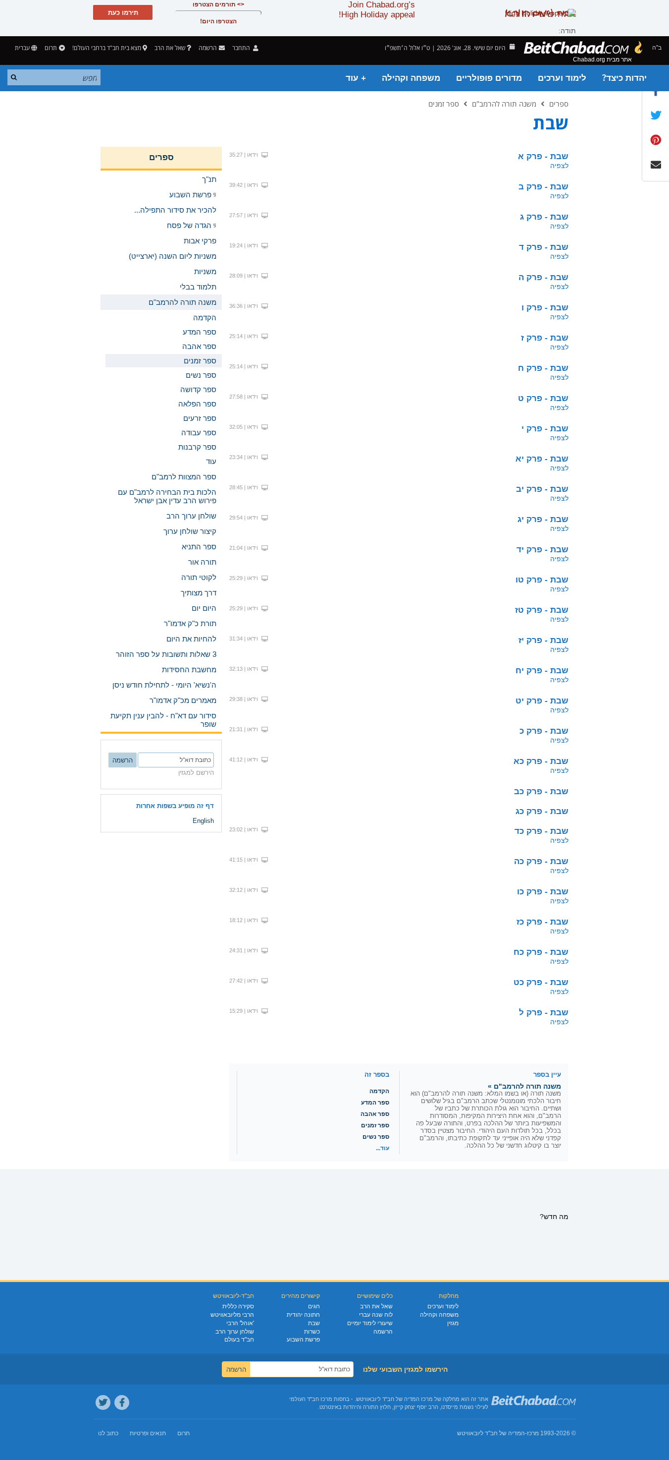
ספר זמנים (443, 104)
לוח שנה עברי (376, 1314)
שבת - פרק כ (543, 731)
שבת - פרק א (543, 156)
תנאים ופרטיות (148, 1433)
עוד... (382, 1148)
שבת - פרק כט (541, 982)
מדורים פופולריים (489, 78)
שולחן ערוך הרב (234, 1331)
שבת (314, 1323)
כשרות (312, 1331)
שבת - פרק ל (543, 1012)
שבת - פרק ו (544, 307)
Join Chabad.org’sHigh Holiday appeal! (377, 9)
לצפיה (559, 166)
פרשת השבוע (303, 1339)
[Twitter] (103, 1402)
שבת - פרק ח (543, 368)
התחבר (242, 48)
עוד (211, 461)
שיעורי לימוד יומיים (370, 1323)
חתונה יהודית (303, 1314)
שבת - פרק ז (544, 338)
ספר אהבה (374, 1113)
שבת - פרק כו (542, 891)
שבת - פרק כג (541, 811)
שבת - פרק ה (543, 277)
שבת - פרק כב (541, 791)
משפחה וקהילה (411, 78)
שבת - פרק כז (542, 922)
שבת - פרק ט (543, 398)
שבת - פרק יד (542, 549)
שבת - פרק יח (541, 670)
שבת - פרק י (544, 428)
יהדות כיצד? (624, 78)
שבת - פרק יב (542, 489)
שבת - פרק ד (543, 247)
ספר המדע (375, 1102)
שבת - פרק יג (542, 519)
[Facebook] (121, 1402)
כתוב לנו (108, 1433)
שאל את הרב (169, 48)
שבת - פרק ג (544, 217)
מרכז (533, 1433)
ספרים (558, 104)
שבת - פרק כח (541, 952)
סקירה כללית (238, 1306)
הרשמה (383, 1331)
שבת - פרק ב (543, 186)
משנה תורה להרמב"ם (504, 104)
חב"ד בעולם (239, 1339)
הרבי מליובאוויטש (232, 1314)
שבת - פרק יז (543, 640)
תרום (51, 48)
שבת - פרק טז (541, 610)
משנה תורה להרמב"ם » (524, 1086)
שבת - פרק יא (541, 459)
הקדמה (379, 1091)
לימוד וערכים (562, 78)
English (203, 820)
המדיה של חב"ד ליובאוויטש (491, 1433)
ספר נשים (375, 1136)
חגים (314, 1306)
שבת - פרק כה (541, 861)
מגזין (453, 1323)
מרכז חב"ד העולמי (310, 1399)
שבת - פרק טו (541, 579)
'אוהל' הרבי (240, 1323)
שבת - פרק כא (541, 761)
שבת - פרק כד (541, 831)
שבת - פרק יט (541, 700)
